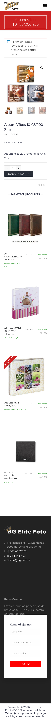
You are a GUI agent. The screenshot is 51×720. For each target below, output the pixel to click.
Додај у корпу (18, 173)
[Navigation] (45, 5)
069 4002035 (18, 551)
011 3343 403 (18, 555)
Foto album (21, 409)
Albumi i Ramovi (10, 263)
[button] (41, 67)
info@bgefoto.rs (20, 560)
